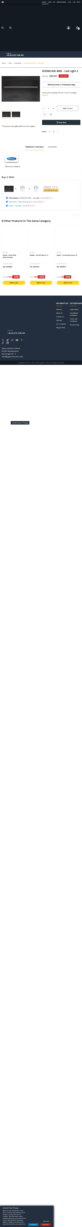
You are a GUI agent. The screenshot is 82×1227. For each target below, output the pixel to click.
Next (35, 89)
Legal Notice (74, 309)
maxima (5, 252)
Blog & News (60, 328)
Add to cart (68, 108)
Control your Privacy (20, 423)
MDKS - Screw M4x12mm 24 (67, 255)
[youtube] (17, 340)
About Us (59, 313)
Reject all (45, 1224)
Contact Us (60, 317)
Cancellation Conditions (74, 314)
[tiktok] (3, 342)
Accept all (33, 1224)
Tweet (54, 131)
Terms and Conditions (73, 320)
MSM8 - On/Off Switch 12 (39, 255)
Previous (6, 89)
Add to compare (50, 114)
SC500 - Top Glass (15, 206)
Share (50, 131)
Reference (9, 166)
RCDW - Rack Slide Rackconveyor (9, 256)
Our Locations (61, 324)
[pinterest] (21, 340)
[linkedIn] (7, 342)
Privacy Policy (74, 325)
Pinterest (58, 131)
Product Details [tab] (34, 147)
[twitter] (7, 340)
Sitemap (59, 320)
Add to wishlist (44, 114)
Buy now (62, 122)
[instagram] (12, 340)
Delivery (45, 95)
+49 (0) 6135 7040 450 (15, 55)
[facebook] (3, 340)
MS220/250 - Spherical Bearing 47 (20, 202)
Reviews (52, 147)
